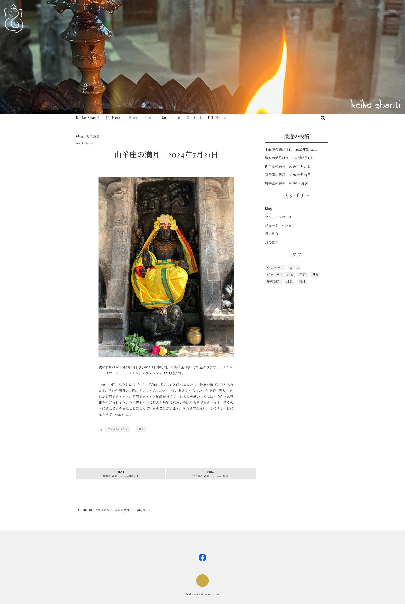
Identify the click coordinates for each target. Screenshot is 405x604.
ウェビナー (275, 268)
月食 (289, 281)
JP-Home (114, 117)
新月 (302, 274)
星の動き (271, 234)
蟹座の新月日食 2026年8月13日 (289, 158)
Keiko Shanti (87, 117)
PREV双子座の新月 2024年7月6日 (211, 474)
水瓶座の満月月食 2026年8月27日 (291, 149)
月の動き (93, 136)
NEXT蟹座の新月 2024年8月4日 (120, 474)
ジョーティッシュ (118, 429)
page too (202, 580)
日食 (315, 274)
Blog (133, 117)
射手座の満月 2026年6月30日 (288, 183)
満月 (141, 429)
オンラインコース (278, 217)
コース (294, 268)
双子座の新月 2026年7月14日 (287, 174)
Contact (194, 117)
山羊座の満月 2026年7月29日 (288, 166)
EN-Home (217, 117)
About (149, 117)
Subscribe (171, 117)
